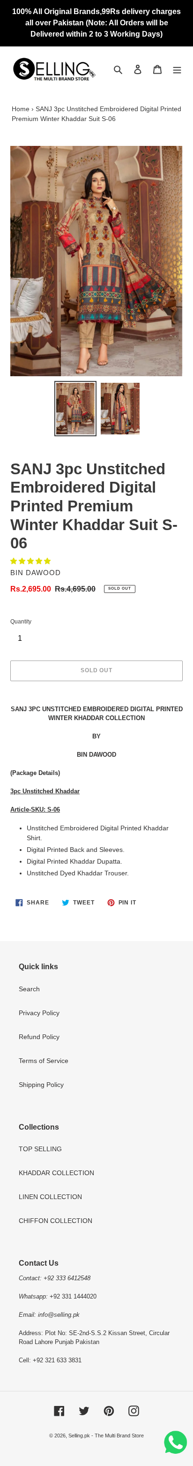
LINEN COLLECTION (50, 1196)
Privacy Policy (39, 1013)
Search (29, 989)
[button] (31, 561)
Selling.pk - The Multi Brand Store (106, 1435)
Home (21, 109)
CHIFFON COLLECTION (55, 1220)
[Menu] (177, 69)
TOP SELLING (40, 1149)
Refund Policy (39, 1037)
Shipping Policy (41, 1084)
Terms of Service (43, 1060)
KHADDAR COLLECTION (56, 1173)
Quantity (20, 621)
